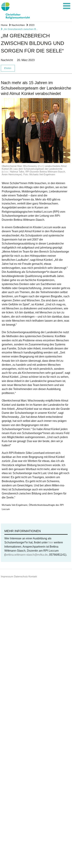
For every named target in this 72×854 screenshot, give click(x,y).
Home (4, 25)
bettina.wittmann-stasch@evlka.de (26, 554)
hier (50, 542)
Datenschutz (21, 576)
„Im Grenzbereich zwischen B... (20, 29)
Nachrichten (18, 25)
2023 (31, 25)
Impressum (7, 576)
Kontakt (32, 576)
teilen (8, 68)
